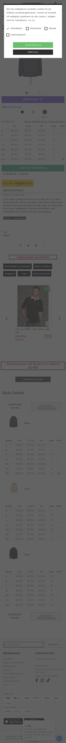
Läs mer (31, 20)
